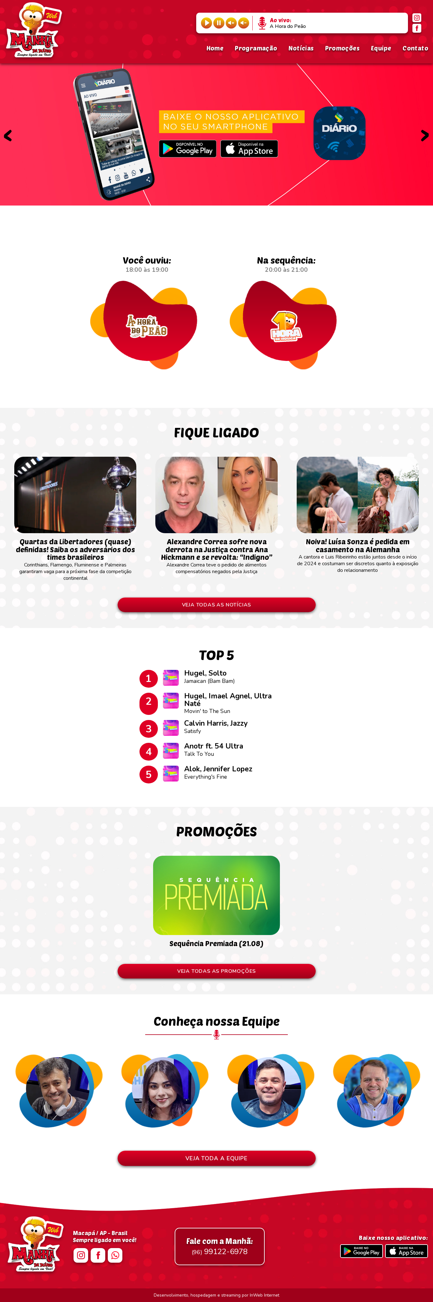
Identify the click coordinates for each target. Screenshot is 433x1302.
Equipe (381, 48)
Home (215, 48)
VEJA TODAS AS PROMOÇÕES (216, 971)
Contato (415, 48)
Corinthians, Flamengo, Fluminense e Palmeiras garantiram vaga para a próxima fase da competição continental (75, 559)
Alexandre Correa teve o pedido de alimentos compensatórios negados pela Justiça (216, 556)
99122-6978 (219, 1246)
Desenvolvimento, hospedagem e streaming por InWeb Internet (216, 1295)
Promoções (342, 48)
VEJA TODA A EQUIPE (216, 1158)
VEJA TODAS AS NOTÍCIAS (216, 604)
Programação (256, 48)
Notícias (300, 48)
